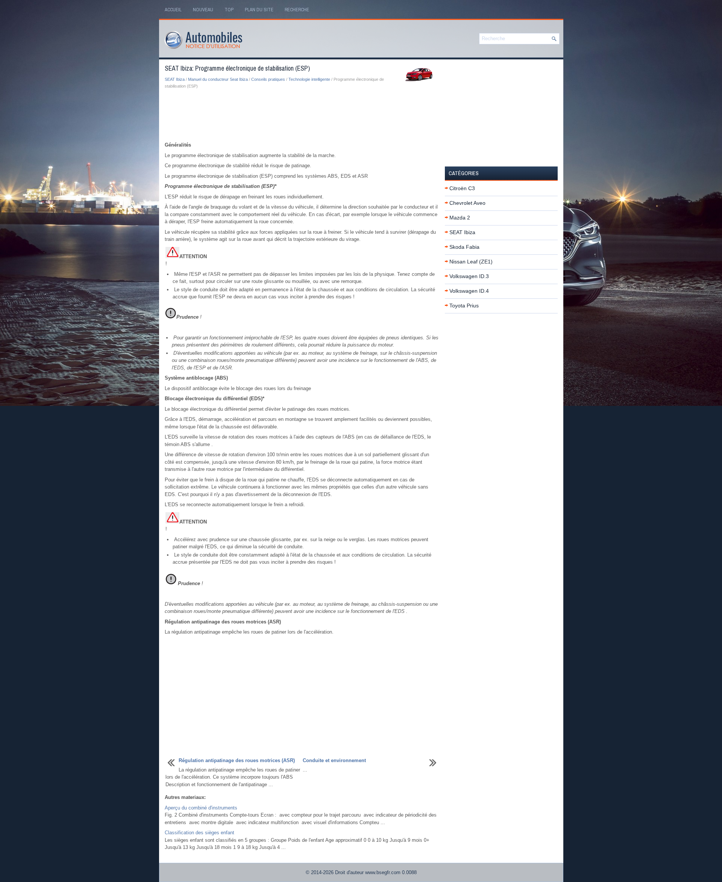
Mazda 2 (459, 218)
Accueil (173, 9)
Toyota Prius (464, 306)
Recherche (297, 9)
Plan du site (259, 9)
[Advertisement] (302, 115)
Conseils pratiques (268, 79)
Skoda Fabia (464, 247)
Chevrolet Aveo (467, 203)
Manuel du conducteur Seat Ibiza (218, 79)
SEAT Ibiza (175, 79)
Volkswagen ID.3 (469, 276)
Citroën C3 (462, 188)
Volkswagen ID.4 (469, 291)
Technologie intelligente (309, 79)
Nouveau (203, 9)
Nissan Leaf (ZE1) (471, 262)
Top (229, 9)
